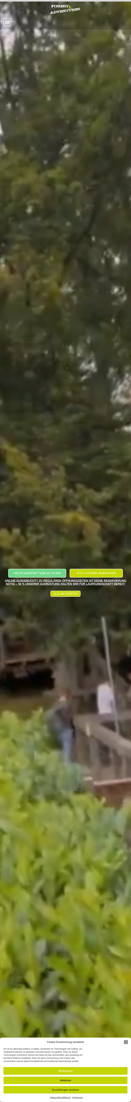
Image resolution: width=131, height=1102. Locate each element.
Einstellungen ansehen (65, 1089)
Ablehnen (65, 1080)
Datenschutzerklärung (60, 1097)
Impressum (77, 1097)
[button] (126, 1042)
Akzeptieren (65, 1071)
